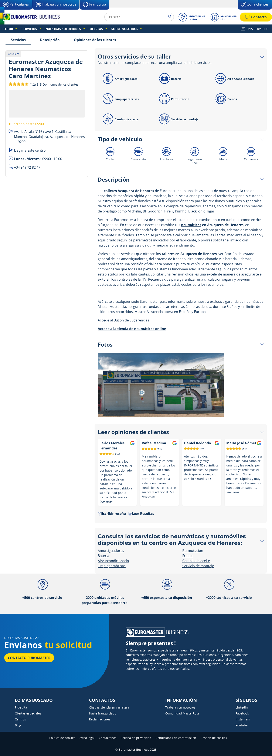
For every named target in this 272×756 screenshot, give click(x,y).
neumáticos (191, 224)
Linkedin (242, 707)
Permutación (180, 99)
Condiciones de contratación (176, 738)
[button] (53, 84)
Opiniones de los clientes (95, 39)
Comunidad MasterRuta (182, 713)
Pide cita (21, 707)
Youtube (242, 725)
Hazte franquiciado (102, 713)
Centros (20, 719)
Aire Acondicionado (240, 79)
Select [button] (15, 54)
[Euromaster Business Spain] (30, 16)
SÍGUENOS (246, 700)
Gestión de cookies (213, 738)
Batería (176, 79)
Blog (18, 725)
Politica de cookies (62, 738)
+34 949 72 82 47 (27, 167)
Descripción (50, 39)
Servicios (18, 39)
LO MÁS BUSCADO (34, 700)
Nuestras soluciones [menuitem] (63, 29)
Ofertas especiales (28, 713)
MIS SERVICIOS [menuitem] (257, 29)
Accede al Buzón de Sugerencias (123, 320)
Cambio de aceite (127, 119)
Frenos (232, 99)
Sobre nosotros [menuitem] (125, 29)
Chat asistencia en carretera (109, 707)
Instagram (243, 719)
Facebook (242, 713)
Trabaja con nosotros (180, 707)
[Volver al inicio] (261, 747)
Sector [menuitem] (8, 29)
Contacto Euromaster (29, 658)
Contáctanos (107, 738)
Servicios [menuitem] (30, 29)
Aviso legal (87, 738)
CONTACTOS (102, 700)
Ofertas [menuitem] (97, 29)
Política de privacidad (136, 738)
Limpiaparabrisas (127, 99)
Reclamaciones (99, 719)
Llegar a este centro (30, 150)
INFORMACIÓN (181, 700)
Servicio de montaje (184, 119)
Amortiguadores (126, 79)
